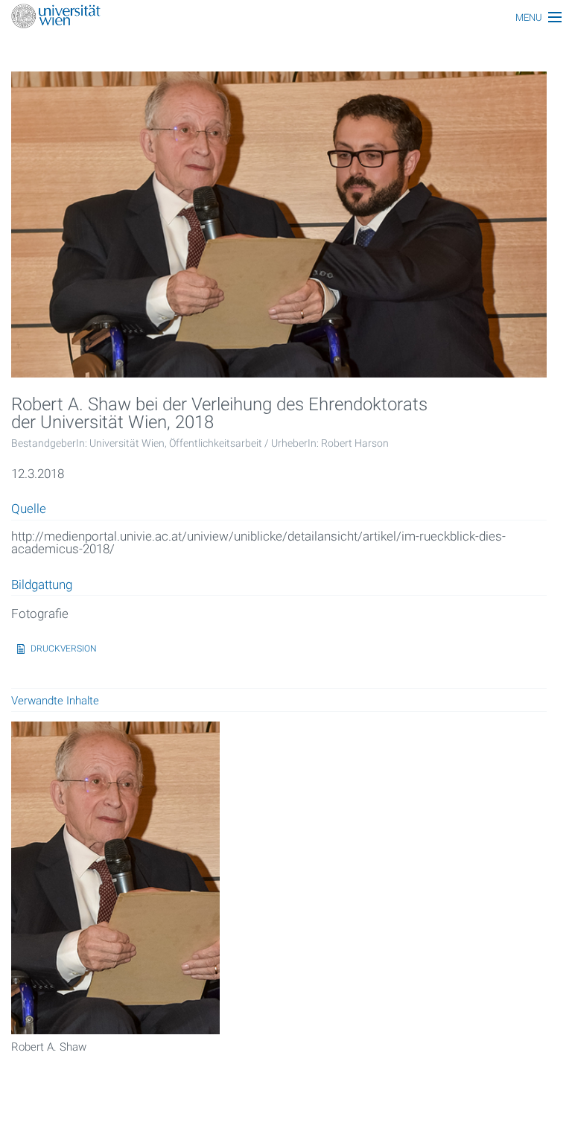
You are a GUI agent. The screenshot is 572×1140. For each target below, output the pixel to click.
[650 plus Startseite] (286, 17)
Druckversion (64, 648)
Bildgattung (41, 585)
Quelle (28, 509)
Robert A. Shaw (48, 1047)
